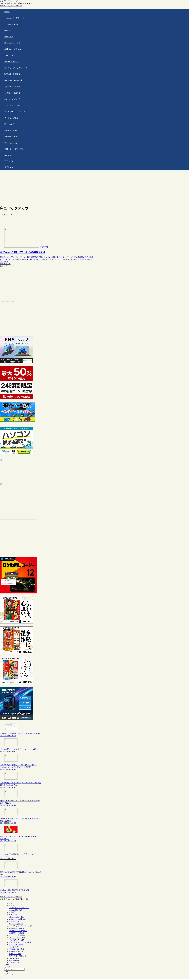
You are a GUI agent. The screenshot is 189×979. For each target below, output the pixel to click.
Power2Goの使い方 (16, 924)
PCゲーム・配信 (15, 954)
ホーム (11, 905)
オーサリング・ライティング (20, 926)
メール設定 (13, 915)
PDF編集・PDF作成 (16, 949)
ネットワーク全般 (16, 944)
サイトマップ (14, 962)
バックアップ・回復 (16, 940)
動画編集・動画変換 (16, 928)
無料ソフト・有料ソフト (18, 956)
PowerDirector (14, 958)
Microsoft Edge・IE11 (16, 917)
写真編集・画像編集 (16, 933)
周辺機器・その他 (16, 951)
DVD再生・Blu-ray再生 (18, 931)
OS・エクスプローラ (17, 938)
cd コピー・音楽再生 (17, 935)
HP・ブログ (13, 947)
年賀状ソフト (14, 921)
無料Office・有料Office (17, 919)
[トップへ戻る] (1, 978)
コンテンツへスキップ (9, 1)
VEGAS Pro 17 (14, 960)
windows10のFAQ (15, 910)
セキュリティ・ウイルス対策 (20, 942)
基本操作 (12, 912)
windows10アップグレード (19, 908)
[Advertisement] (94, 188)
